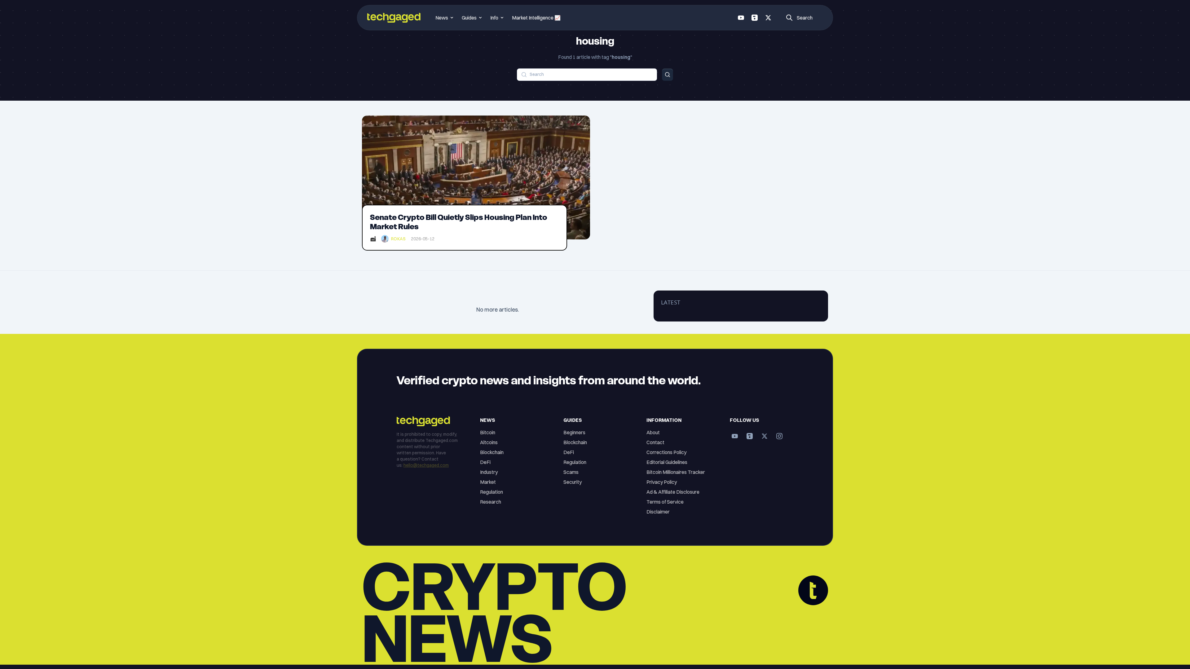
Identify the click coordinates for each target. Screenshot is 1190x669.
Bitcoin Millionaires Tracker (675, 472)
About (653, 432)
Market (488, 482)
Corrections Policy (666, 452)
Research (490, 502)
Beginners (574, 432)
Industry (489, 472)
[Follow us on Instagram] (779, 436)
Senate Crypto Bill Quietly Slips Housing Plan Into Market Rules (458, 221)
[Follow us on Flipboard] (755, 18)
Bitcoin (487, 432)
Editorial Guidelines (666, 462)
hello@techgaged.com (426, 465)
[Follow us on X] (768, 18)
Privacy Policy (661, 482)
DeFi (485, 462)
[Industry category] (373, 239)
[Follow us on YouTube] (741, 18)
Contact (655, 442)
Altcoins (489, 442)
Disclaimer (658, 512)
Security (572, 482)
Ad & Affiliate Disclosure (672, 492)
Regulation (491, 492)
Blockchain (492, 452)
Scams (571, 472)
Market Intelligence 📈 (536, 18)
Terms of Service (665, 502)
